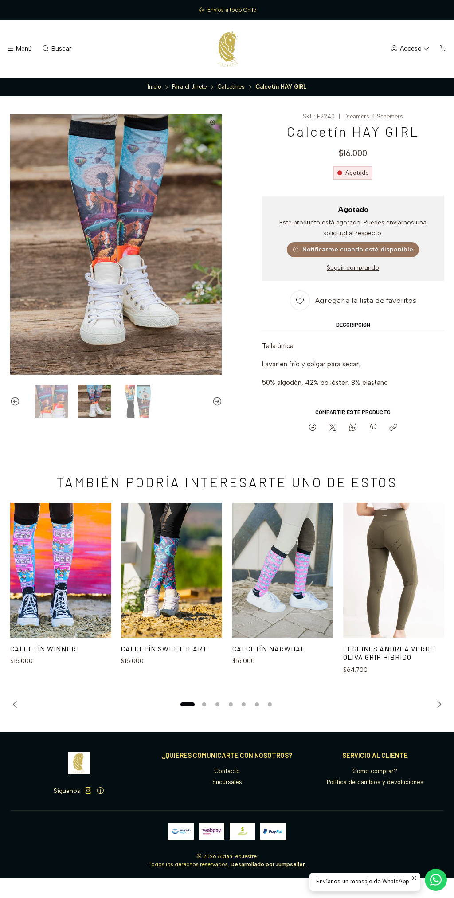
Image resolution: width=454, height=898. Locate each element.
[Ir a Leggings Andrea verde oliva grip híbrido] (393, 570)
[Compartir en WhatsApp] (353, 427)
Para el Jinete (189, 87)
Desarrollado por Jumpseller (268, 864)
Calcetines (231, 87)
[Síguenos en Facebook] (100, 791)
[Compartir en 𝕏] (333, 427)
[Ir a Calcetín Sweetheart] (171, 570)
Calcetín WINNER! (44, 648)
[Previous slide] (16, 401)
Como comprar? (374, 771)
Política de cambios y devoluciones (375, 782)
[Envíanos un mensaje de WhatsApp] (436, 880)
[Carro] (443, 49)
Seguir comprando (353, 268)
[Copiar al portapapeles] (393, 427)
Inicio (154, 87)
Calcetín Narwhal (268, 648)
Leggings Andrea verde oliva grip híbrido (389, 653)
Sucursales (227, 782)
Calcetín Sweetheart (164, 648)
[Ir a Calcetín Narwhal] (282, 570)
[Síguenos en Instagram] (88, 791)
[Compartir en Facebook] (312, 427)
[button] (187, 704)
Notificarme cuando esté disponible (357, 249)
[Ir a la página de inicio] (227, 49)
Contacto (227, 771)
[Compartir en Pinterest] (373, 427)
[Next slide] (215, 401)
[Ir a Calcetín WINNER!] (60, 570)
